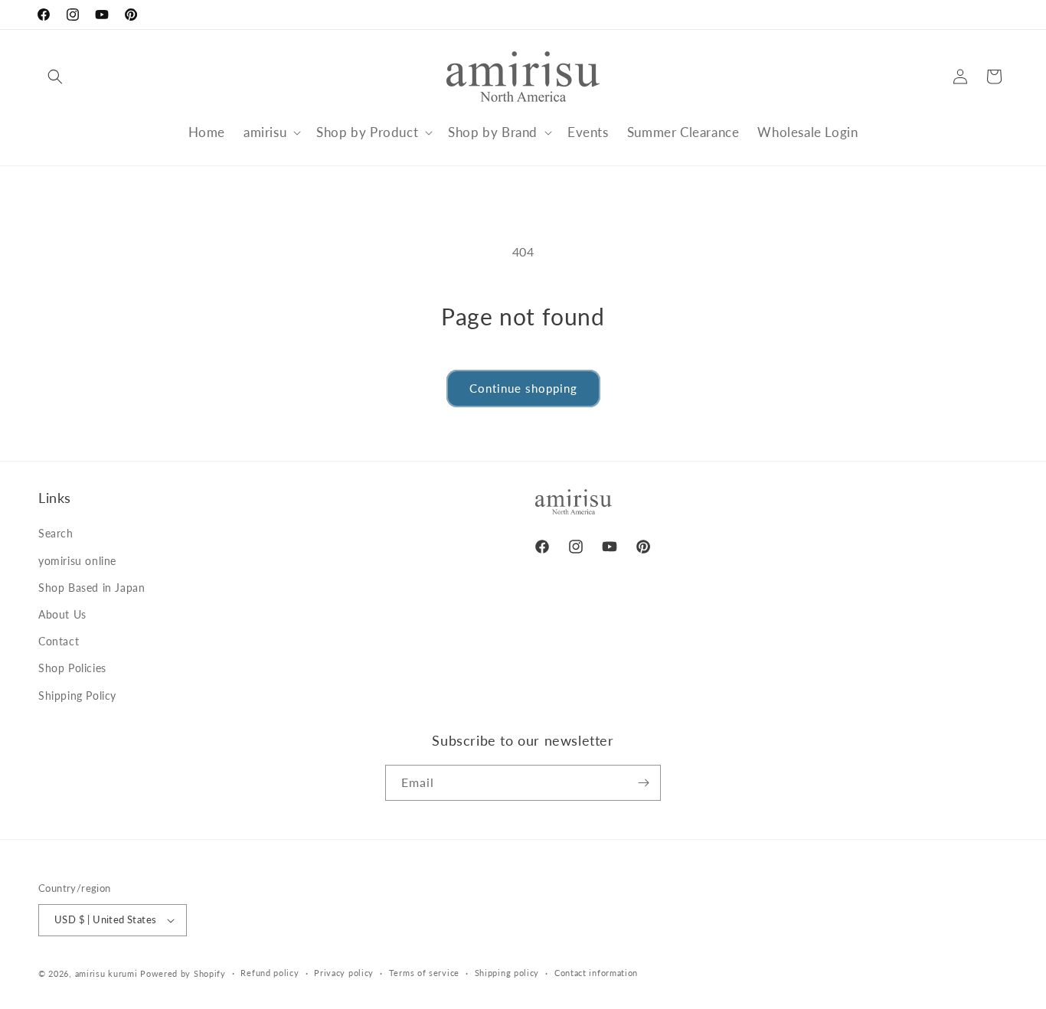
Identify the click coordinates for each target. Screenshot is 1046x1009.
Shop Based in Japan (91, 587)
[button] (55, 76)
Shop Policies (72, 667)
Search (56, 533)
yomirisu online (77, 560)
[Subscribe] (643, 783)
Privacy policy (344, 973)
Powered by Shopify (183, 973)
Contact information (596, 973)
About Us (62, 614)
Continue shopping (523, 388)
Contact (58, 641)
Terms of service (424, 973)
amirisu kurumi (106, 973)
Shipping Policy (77, 695)
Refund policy (269, 973)
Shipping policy (507, 973)
